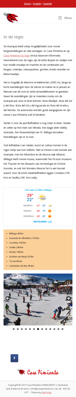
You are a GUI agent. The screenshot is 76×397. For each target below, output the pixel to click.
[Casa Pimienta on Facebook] (14, 358)
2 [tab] (18, 329)
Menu (68, 18)
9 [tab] (46, 329)
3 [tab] (22, 329)
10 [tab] (50, 329)
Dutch (27, 3)
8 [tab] (42, 329)
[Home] (11, 17)
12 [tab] (58, 329)
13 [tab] (62, 329)
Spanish (47, 3)
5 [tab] (30, 329)
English (37, 3)
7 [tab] (38, 329)
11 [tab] (54, 329)
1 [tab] (14, 329)
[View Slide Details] (38, 300)
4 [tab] (26, 329)
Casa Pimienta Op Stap (17, 55)
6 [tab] (34, 329)
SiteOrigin (47, 392)
